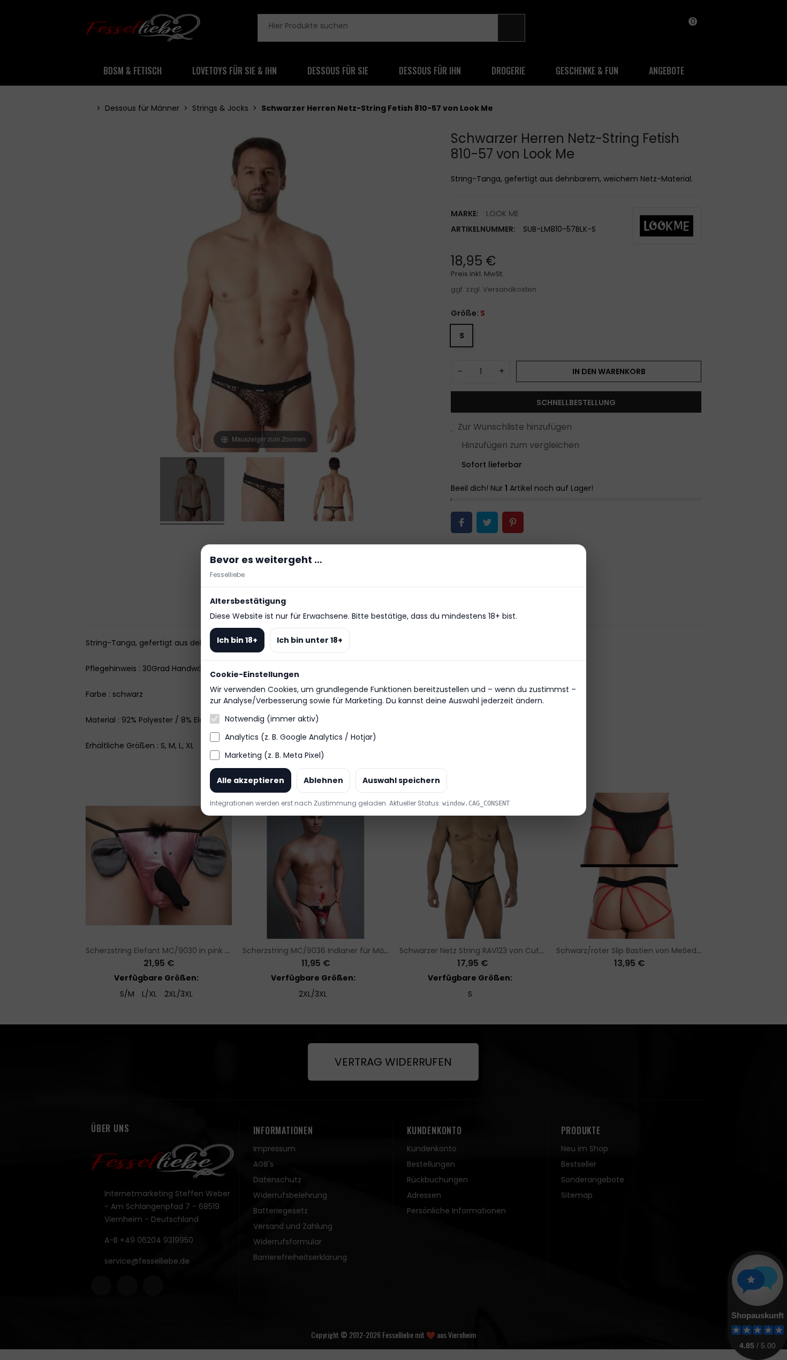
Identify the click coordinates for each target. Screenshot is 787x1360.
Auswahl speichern (401, 780)
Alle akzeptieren (250, 780)
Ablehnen (323, 780)
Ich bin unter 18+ (310, 640)
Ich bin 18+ (237, 640)
